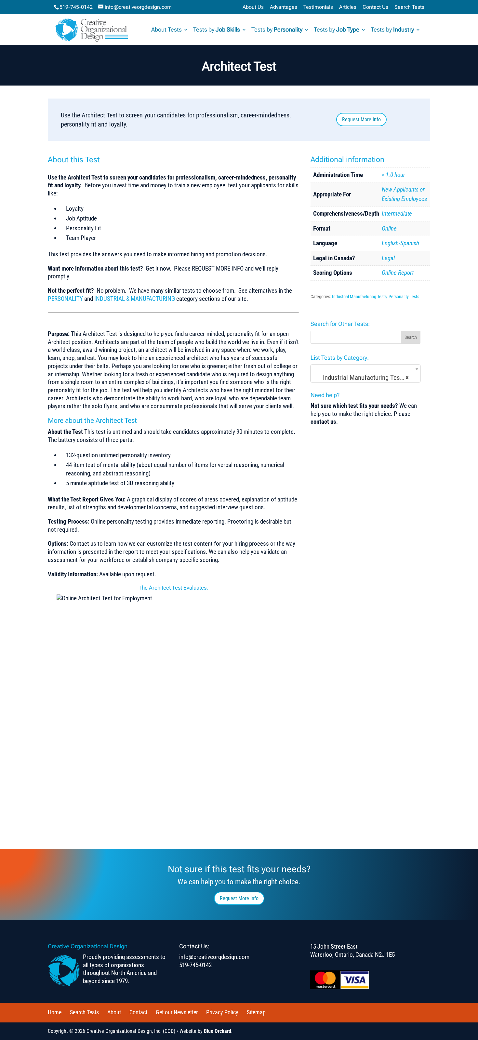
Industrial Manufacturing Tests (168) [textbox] (366, 377)
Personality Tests (404, 296)
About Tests (166, 30)
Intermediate (397, 213)
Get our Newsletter (177, 1012)
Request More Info (361, 119)
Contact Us (375, 7)
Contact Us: (194, 946)
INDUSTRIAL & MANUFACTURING (134, 298)
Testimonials (318, 7)
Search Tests (409, 7)
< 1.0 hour (393, 175)
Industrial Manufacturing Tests (359, 296)
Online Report (398, 272)
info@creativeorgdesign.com (214, 957)
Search (411, 337)
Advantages (283, 7)
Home (54, 1012)
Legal (388, 258)
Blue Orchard (217, 1031)
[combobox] (365, 373)
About (114, 1012)
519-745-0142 (76, 7)
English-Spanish (400, 243)
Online (389, 228)
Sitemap (256, 1012)
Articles (347, 7)
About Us (253, 7)
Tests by (216, 30)
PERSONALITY (65, 298)
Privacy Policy (222, 1012)
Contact (138, 1012)
